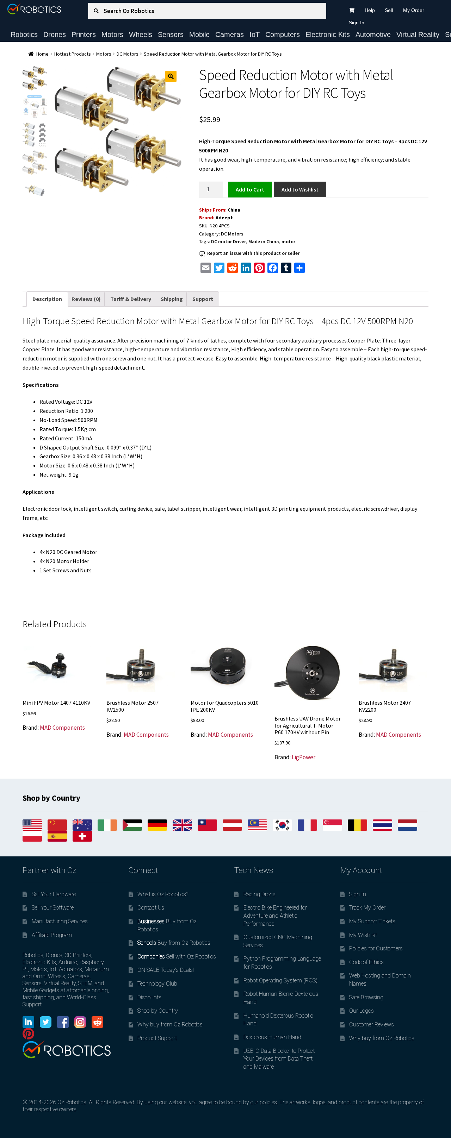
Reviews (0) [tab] (86, 298)
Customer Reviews (371, 1024)
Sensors (171, 34)
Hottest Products (72, 54)
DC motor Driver (228, 241)
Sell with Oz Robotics (176, 956)
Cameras (229, 34)
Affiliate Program (52, 935)
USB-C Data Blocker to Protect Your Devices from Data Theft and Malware (279, 1059)
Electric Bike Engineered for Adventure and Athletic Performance (275, 915)
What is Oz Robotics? (162, 894)
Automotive (373, 34)
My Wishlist (363, 935)
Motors (112, 34)
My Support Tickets (372, 921)
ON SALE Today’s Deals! (165, 970)
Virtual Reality (417, 34)
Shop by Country (157, 1010)
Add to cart (250, 189)
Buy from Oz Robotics (173, 942)
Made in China (263, 241)
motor (288, 241)
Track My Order (367, 907)
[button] (171, 76)
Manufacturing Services (60, 921)
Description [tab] (47, 298)
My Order (413, 10)
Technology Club (157, 983)
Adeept (224, 217)
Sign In (356, 22)
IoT (254, 34)
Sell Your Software (53, 907)
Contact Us (150, 907)
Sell (389, 10)
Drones (54, 34)
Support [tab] (202, 298)
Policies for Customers (376, 948)
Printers (84, 34)
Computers (282, 34)
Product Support (157, 1038)
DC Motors (127, 54)
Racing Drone (259, 894)
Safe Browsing (366, 997)
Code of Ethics (366, 962)
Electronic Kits (327, 34)
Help (370, 10)
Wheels (140, 34)
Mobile (199, 34)
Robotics (24, 34)
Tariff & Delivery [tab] (130, 298)
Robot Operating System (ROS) (280, 980)
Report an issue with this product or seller (253, 253)
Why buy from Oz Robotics (170, 1024)
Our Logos (361, 1010)
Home (42, 54)
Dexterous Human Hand (272, 1037)
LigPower (303, 757)
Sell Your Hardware (54, 894)
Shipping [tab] (172, 298)
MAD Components (62, 727)
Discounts (149, 997)
